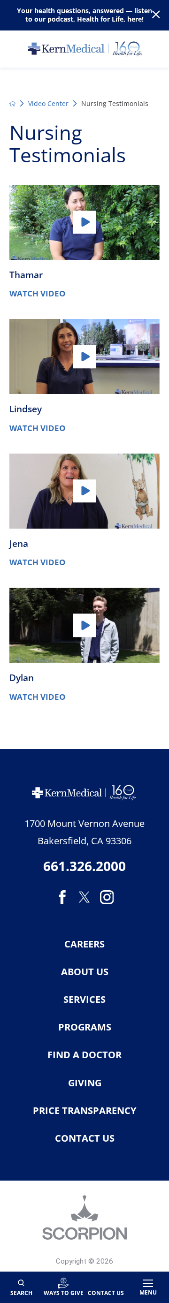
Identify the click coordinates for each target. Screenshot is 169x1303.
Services (84, 999)
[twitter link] (84, 897)
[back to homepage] (12, 103)
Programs (84, 1027)
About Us (84, 971)
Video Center (48, 103)
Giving (84, 1083)
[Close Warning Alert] (156, 15)
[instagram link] (107, 897)
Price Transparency (84, 1110)
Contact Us (85, 1138)
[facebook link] (62, 897)
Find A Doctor (84, 1055)
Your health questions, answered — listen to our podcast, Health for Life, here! (84, 15)
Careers (84, 944)
